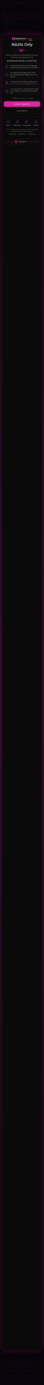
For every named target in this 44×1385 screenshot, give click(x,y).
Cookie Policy (33, 84)
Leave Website (22, 111)
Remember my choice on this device (23, 98)
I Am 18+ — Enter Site (22, 104)
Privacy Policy (23, 84)
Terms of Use (14, 84)
